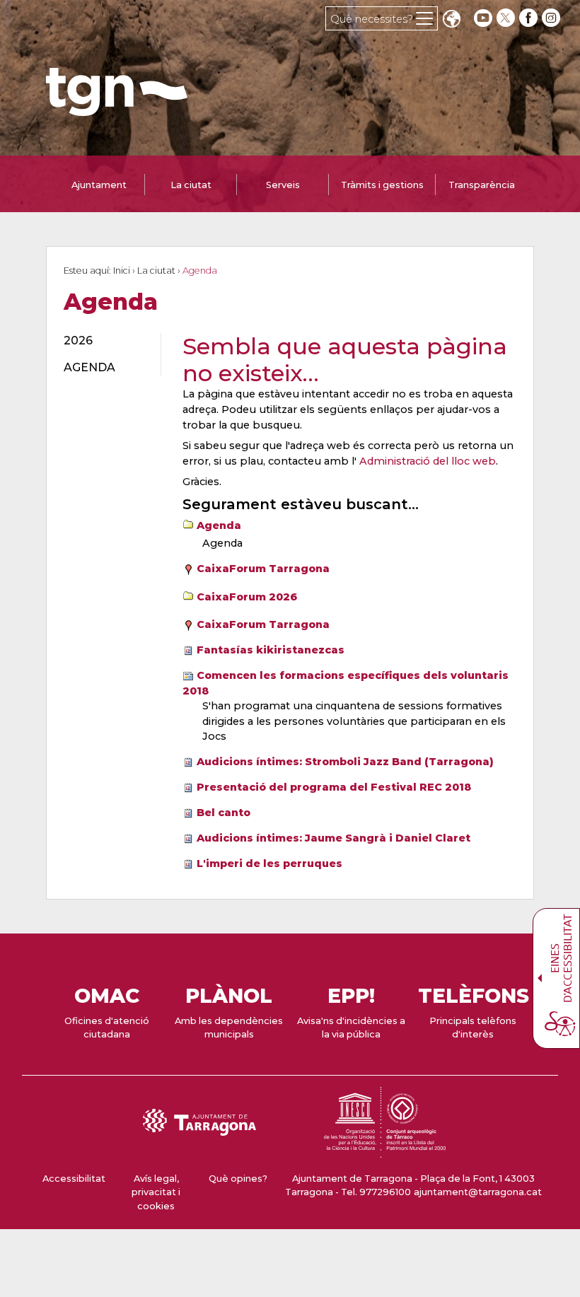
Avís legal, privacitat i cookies (156, 1192)
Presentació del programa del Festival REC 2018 (334, 787)
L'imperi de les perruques (269, 863)
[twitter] (507, 18)
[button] (451, 20)
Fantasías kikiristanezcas (270, 650)
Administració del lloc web (427, 461)
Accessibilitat (73, 1178)
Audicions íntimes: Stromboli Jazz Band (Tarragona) (345, 761)
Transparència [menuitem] (481, 185)
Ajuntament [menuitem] (99, 185)
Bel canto (223, 812)
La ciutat (156, 270)
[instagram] (552, 18)
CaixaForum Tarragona (263, 568)
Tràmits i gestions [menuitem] (382, 185)
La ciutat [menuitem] (190, 185)
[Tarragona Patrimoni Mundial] (385, 1151)
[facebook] (529, 18)
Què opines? (238, 1178)
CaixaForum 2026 (247, 597)
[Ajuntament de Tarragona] (116, 109)
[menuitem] (104, 341)
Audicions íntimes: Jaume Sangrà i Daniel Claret (333, 838)
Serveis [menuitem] (283, 185)
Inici (121, 270)
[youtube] (483, 18)
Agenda (219, 525)
